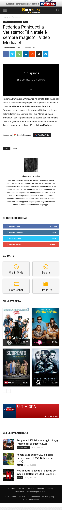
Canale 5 (15, 149)
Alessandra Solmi (12, 47)
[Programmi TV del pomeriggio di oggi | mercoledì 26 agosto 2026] (8, 444)
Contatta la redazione (35, 488)
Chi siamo (11, 488)
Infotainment (16, 17)
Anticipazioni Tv (23, 447)
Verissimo (18, 22)
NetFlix (19, 478)
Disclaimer (19, 491)
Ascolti (19, 465)
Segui (54, 232)
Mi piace (53, 226)
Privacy (50, 488)
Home (5, 17)
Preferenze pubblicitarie (37, 491)
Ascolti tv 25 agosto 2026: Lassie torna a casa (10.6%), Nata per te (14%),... (35, 458)
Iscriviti (53, 244)
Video (25, 22)
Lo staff (21, 488)
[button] (58, 10)
